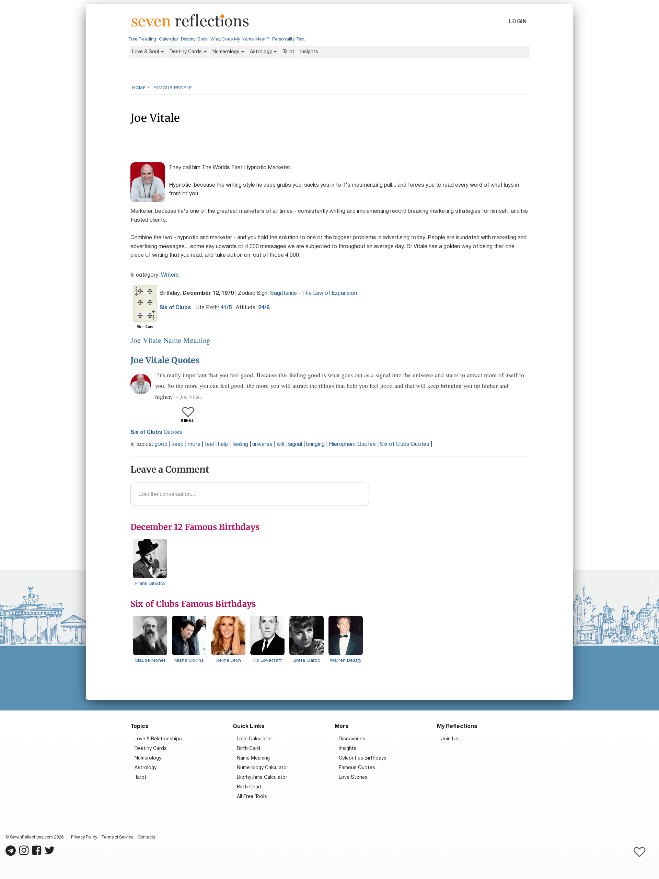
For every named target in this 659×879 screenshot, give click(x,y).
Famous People (172, 88)
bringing (315, 444)
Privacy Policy (84, 837)
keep (178, 444)
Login (518, 22)
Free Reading (142, 39)
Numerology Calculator (262, 768)
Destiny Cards (186, 52)
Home (139, 88)
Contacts (146, 837)
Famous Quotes (357, 768)
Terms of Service (117, 837)
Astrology (261, 52)
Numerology (226, 52)
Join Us (449, 739)
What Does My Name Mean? (239, 39)
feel (209, 444)
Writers (170, 275)
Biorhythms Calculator (262, 777)
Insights (309, 52)
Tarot (288, 52)
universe (262, 444)
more (194, 444)
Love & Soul (146, 52)
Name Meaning (253, 758)
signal (295, 444)
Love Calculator (254, 739)
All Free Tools (252, 797)
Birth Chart (249, 787)
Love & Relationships (158, 739)
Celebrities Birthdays (362, 758)
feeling (240, 444)
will (280, 444)
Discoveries (352, 739)
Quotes (156, 432)
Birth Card (248, 749)
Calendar (168, 39)
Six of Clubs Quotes (404, 444)
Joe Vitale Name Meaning (170, 340)
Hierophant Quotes (352, 444)
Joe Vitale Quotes (165, 360)
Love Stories (353, 777)
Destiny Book (194, 39)
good (160, 444)
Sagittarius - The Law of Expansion (313, 293)
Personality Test (288, 39)
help (223, 444)
